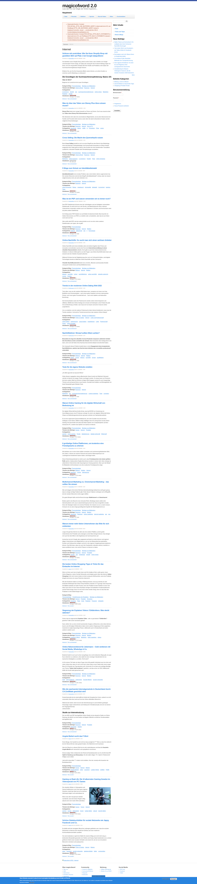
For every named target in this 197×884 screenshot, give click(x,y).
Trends (78, 434)
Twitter (121, 872)
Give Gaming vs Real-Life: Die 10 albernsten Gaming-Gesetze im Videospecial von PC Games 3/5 (73, 812)
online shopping (100, 158)
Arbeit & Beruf (79, 88)
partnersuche (74, 321)
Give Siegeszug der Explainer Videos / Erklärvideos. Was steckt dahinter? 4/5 (74, 639)
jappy (63, 851)
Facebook (122, 871)
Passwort (116, 98)
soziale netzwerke (98, 679)
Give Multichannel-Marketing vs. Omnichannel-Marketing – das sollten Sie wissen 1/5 (70, 515)
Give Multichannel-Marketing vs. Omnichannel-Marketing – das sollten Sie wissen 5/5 (75, 515)
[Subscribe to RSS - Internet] (70, 860)
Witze (111, 16)
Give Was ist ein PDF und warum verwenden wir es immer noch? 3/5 (73, 232)
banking (108, 187)
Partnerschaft (103, 321)
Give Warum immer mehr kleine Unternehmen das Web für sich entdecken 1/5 (70, 556)
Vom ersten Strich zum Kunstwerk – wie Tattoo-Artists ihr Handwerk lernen (124, 50)
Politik (107, 769)
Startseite (65, 44)
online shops (98, 92)
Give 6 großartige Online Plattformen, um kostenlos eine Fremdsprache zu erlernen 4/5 (74, 474)
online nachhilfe (92, 274)
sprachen (73, 472)
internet (73, 230)
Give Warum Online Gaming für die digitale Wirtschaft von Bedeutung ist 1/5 (70, 435)
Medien (89, 228)
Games (77, 430)
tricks (82, 601)
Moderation (85, 874)
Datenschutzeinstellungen (98, 876)
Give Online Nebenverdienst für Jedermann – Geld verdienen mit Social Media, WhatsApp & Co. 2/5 (71, 681)
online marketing (88, 514)
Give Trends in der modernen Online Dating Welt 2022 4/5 (74, 325)
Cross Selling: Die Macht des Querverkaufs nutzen (82, 138)
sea (109, 514)
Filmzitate (73, 16)
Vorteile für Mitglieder (87, 869)
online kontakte (71, 323)
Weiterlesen (64, 98)
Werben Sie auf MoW (106, 871)
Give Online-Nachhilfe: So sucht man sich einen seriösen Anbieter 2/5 (71, 277)
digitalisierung (85, 434)
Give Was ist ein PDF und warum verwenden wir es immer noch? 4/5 (74, 232)
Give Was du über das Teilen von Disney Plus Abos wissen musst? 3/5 (73, 129)
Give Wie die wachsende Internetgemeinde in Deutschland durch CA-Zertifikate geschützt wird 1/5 (70, 728)
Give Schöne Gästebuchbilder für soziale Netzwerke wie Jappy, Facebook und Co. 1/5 (70, 852)
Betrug (74, 187)
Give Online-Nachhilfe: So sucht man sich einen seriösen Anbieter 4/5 (74, 277)
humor (82, 811)
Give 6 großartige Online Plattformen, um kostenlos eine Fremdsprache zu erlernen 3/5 (73, 474)
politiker (102, 769)
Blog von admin (70, 605)
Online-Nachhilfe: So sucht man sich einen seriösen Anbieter (87, 240)
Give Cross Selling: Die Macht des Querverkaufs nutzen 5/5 (75, 160)
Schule (94, 357)
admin (70, 569)
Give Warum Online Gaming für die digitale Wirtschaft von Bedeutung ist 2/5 (71, 435)
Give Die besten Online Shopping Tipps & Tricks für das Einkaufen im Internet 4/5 (74, 602)
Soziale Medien (87, 679)
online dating (65, 321)
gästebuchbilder (88, 851)
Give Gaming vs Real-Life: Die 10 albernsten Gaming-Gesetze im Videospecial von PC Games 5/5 (75, 812)
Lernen (64, 276)
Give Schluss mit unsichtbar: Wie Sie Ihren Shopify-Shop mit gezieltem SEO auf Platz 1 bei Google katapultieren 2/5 (71, 95)
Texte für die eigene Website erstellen (77, 367)
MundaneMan (71, 58)
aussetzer (87, 769)
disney (79, 128)
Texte (100, 393)
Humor (77, 767)
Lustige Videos (95, 769)
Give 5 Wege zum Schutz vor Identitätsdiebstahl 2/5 (71, 191)
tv (87, 128)
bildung (64, 274)
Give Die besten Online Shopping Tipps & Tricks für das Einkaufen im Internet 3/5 (73, 602)
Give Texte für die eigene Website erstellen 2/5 (71, 395)
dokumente (79, 230)
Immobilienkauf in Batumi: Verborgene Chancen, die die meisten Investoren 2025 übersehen (124, 70)
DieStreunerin (71, 288)
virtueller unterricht (103, 274)
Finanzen (94, 601)
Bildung (77, 270)
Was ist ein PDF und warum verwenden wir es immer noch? (86, 199)
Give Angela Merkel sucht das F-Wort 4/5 (74, 771)
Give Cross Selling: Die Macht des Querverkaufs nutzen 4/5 (74, 160)
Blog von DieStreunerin (72, 328)
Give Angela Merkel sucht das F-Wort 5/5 (75, 771)
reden (81, 769)
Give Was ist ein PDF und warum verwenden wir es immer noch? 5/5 (75, 232)
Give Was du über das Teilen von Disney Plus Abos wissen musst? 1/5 (70, 129)
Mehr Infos (31, 882)
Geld (63, 679)
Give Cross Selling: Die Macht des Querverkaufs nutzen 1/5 (70, 160)
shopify (72, 92)
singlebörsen (91, 321)
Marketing (105, 92)
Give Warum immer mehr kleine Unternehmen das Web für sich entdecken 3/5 (73, 556)
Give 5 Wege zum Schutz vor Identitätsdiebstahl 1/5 (70, 191)
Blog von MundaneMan (72, 98)
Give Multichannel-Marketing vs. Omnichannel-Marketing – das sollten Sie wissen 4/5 (74, 515)
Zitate (65, 16)
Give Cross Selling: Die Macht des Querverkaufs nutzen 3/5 (73, 160)
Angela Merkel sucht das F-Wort (75, 736)
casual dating (82, 321)
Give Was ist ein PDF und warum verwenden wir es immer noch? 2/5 (71, 232)
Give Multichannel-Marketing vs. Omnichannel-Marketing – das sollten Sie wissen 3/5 (73, 515)
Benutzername (117, 92)
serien (102, 128)
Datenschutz (66, 872)
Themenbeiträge (76, 86)
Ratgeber (64, 93)
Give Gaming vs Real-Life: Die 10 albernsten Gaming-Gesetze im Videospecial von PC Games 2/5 (71, 812)
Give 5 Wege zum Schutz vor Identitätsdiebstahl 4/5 (74, 191)
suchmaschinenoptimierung (85, 92)
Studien (80, 726)
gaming (64, 434)
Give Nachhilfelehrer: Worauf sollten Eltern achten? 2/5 (71, 359)
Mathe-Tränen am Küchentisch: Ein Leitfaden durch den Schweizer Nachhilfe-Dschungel (124, 44)
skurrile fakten (102, 811)
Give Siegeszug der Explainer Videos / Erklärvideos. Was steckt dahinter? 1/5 (70, 639)
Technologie (91, 230)
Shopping (89, 599)
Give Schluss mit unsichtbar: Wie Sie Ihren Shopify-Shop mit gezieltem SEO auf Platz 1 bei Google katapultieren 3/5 (73, 95)
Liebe (97, 321)
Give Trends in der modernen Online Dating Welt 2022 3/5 (73, 325)
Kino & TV (90, 126)
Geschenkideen (121, 16)
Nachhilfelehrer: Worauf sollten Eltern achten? (81, 333)
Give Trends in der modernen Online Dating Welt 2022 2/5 (71, 325)
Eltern (72, 357)
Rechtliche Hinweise (68, 874)
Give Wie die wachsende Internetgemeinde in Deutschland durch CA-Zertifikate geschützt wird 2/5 (71, 728)
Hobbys (83, 470)
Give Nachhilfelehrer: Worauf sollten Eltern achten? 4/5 (74, 359)
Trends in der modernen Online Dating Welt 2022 (82, 286)
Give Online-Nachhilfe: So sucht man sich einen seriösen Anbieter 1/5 (70, 277)
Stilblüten (83, 16)
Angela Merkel (75, 769)
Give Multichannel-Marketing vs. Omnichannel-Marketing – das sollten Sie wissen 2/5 (71, 515)
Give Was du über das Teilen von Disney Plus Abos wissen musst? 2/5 (71, 129)
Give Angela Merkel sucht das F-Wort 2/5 (71, 771)
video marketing (92, 637)
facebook (69, 851)
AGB (64, 871)
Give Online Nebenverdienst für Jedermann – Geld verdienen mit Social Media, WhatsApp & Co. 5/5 (75, 681)
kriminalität (88, 187)
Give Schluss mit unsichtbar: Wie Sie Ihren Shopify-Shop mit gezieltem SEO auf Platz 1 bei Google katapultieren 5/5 (75, 95)
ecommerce (65, 92)
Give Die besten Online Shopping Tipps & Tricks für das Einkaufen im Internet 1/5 (70, 602)
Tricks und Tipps (120, 31)
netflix (83, 128)
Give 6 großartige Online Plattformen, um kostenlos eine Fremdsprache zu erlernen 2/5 (71, 474)
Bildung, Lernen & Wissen (121, 81)
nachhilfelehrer (83, 274)
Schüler (69, 276)
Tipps (93, 158)
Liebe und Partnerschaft (97, 317)
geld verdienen (70, 679)
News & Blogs (119, 34)
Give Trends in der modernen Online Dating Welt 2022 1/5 (70, 325)
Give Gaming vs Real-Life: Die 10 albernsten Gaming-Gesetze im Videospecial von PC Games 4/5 (74, 812)
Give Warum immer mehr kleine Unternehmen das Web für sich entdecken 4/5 (74, 556)
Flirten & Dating (79, 317)
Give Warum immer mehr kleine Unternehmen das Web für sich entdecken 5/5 (75, 556)
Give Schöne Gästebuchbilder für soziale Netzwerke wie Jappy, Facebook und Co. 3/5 (73, 852)
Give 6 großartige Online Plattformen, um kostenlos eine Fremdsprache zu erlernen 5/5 (75, 474)
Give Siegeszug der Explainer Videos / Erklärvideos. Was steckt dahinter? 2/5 (71, 639)
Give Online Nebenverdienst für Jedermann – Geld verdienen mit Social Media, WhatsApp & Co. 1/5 (70, 681)
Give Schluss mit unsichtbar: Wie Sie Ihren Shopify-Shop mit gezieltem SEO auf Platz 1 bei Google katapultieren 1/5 (70, 95)
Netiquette (84, 872)
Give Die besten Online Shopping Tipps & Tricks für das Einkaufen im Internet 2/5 (71, 602)
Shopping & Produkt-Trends (122, 85)
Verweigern (173, 879)
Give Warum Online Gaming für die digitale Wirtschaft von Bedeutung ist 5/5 (75, 435)
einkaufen (101, 601)
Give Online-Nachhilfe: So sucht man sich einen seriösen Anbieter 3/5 (73, 277)
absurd (95, 811)
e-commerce (82, 158)
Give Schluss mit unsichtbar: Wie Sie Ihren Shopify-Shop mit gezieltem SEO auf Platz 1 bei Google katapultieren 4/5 (74, 95)
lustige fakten (88, 811)
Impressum (66, 876)
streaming (73, 128)
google (70, 93)
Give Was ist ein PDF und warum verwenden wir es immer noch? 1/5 (70, 232)
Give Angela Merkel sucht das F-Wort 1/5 (70, 771)
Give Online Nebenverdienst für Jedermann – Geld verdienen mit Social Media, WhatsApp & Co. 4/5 (74, 681)
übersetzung (85, 472)
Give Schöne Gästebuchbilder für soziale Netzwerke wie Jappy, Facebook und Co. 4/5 (74, 852)
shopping (73, 601)
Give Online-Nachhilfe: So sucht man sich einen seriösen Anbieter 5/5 (75, 277)
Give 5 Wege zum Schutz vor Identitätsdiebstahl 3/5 (73, 191)
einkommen (79, 679)
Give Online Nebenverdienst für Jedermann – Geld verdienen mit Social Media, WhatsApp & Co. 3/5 (73, 681)
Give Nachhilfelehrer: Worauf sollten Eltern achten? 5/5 (75, 359)
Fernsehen (92, 128)
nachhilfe (70, 274)
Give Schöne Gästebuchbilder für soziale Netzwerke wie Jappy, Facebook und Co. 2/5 (71, 852)
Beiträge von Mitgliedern (88, 86)
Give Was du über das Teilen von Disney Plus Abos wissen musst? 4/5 (74, 129)
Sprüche (91, 16)
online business (73, 158)
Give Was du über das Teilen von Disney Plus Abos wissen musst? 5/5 (75, 129)
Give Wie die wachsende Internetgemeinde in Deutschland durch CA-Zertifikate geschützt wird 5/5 (75, 728)
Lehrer (75, 274)
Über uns (65, 869)
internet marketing (99, 514)
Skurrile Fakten (102, 16)
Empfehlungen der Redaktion (81, 597)
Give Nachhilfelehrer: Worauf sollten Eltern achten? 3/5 (73, 359)
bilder (95, 851)
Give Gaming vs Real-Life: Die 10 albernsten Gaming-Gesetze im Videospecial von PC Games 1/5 (70, 812)
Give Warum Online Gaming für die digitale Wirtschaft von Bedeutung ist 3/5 (73, 435)
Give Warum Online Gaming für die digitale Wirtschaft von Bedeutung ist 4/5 (74, 435)
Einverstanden (165, 879)
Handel (89, 158)
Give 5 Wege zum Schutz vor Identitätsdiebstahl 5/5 (75, 191)
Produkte (88, 430)
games (69, 811)
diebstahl (94, 187)
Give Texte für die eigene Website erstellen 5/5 (75, 395)
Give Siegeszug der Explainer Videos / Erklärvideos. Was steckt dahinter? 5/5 (75, 639)
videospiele (76, 811)
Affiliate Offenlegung (106, 869)
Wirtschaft (104, 434)
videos (99, 637)
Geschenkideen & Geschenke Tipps (124, 83)
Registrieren (117, 103)
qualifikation (100, 357)
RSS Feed (122, 869)
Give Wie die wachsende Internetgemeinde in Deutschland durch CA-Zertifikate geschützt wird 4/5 (74, 728)
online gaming (71, 434)
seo (76, 92)
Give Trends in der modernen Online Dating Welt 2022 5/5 (75, 325)
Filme (97, 128)
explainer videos (75, 637)
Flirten (64, 323)
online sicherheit (66, 187)
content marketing (93, 393)
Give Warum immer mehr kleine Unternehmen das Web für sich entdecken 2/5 (71, 556)
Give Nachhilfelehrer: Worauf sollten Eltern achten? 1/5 (70, 359)
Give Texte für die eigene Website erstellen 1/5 (70, 395)
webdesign (82, 554)
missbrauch (80, 187)
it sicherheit (101, 187)
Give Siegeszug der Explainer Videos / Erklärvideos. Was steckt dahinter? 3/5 (73, 639)
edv (84, 230)
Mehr (133, 75)
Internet (93, 88)
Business (86, 88)
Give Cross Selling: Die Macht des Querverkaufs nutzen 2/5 (71, 160)
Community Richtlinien (87, 871)
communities (101, 851)
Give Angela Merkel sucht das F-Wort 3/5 (73, 771)
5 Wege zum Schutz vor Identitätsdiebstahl (79, 168)
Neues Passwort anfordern (121, 106)
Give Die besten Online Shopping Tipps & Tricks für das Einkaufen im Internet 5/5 (75, 602)
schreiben (106, 393)
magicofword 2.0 (79, 5)
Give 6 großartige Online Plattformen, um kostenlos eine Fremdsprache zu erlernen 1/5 (70, 474)
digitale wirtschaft (95, 434)
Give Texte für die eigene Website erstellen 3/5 (73, 395)
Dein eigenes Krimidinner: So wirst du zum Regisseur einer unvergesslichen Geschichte (123, 64)
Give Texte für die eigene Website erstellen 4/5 (74, 395)
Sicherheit (73, 726)
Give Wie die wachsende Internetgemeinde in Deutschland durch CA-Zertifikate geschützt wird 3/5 (73, 728)
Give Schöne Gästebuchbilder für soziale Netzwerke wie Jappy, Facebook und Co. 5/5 (75, 852)
